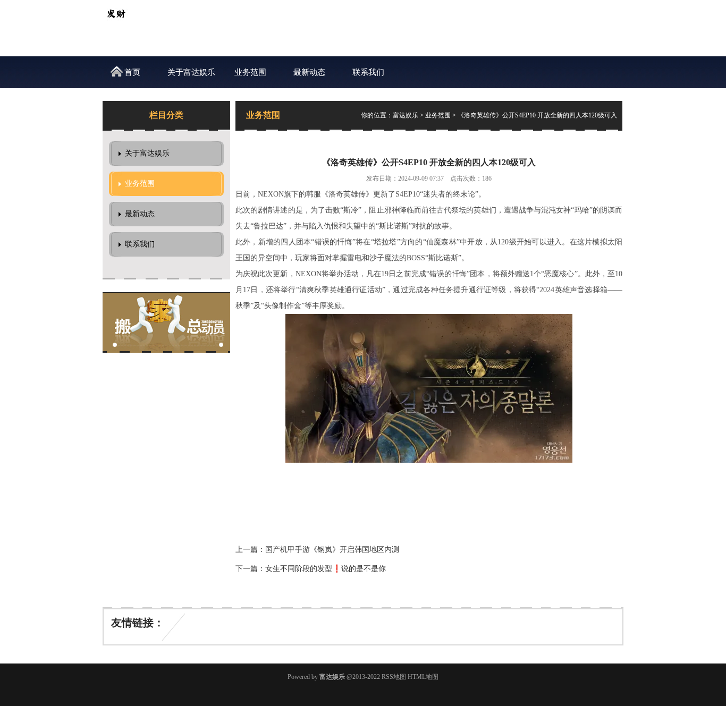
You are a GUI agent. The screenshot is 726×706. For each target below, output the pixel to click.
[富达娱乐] (116, 24)
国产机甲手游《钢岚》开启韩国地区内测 (332, 550)
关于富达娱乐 (191, 72)
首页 (132, 72)
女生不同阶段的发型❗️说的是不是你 (325, 569)
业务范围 (250, 72)
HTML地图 (423, 677)
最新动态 (309, 72)
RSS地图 (394, 677)
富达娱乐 (405, 115)
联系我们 (368, 72)
